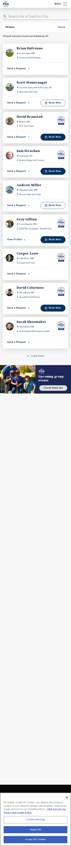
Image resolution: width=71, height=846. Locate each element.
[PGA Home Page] (6, 4)
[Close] (67, 797)
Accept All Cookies (35, 839)
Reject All (35, 829)
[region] (35, 819)
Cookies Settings (35, 819)
